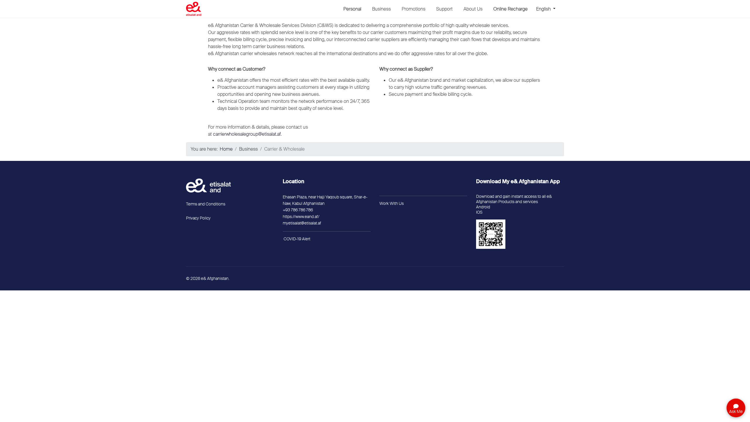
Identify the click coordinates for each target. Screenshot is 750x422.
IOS (479, 212)
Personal (352, 9)
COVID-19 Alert (297, 238)
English (544, 9)
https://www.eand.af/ (301, 216)
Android (483, 207)
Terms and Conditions (205, 204)
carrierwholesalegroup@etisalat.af (247, 134)
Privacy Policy (198, 218)
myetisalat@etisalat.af (302, 223)
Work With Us (391, 203)
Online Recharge (510, 9)
